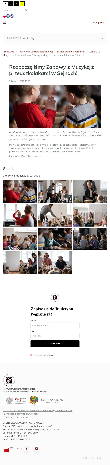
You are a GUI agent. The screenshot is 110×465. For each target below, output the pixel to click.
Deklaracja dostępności (15, 417)
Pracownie (8, 51)
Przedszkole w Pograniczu (71, 51)
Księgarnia (98, 22)
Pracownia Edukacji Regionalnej (36, 51)
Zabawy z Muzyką (20, 38)
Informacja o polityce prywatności (21, 413)
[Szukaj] (26, 10)
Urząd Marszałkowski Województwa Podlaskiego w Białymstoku (37, 410)
